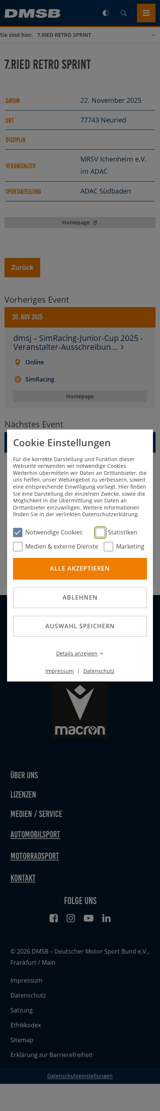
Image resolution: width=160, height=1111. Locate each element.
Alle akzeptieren (80, 569)
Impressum (59, 670)
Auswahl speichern (80, 626)
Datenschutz (99, 670)
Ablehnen (80, 597)
